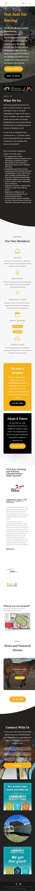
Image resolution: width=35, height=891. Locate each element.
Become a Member (13, 69)
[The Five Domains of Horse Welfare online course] (18, 91)
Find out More (17, 446)
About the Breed (13, 76)
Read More (20, 678)
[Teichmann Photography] (12, 576)
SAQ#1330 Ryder (19, 669)
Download (17, 332)
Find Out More (17, 403)
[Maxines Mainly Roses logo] (12, 586)
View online (17, 326)
